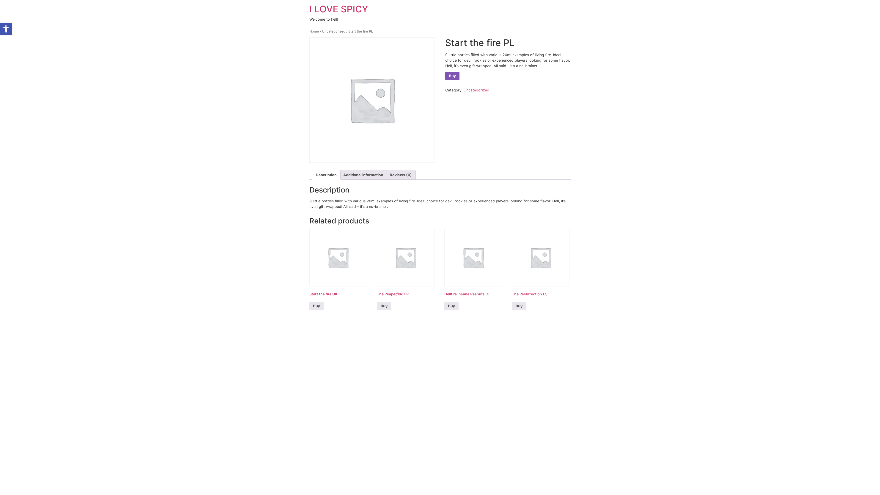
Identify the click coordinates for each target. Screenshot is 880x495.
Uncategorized (333, 31)
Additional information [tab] (363, 175)
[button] (6, 29)
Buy (452, 76)
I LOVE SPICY (338, 9)
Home (314, 31)
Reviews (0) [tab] (401, 175)
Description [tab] (326, 175)
